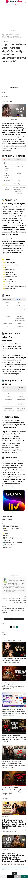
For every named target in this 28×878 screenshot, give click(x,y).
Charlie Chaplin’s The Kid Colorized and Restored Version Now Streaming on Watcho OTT (14, 660)
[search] (25, 2)
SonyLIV (4, 634)
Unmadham (6, 436)
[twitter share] (11, 627)
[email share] (14, 627)
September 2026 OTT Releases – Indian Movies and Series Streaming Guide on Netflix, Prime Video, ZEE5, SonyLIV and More (14, 712)
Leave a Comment (14, 619)
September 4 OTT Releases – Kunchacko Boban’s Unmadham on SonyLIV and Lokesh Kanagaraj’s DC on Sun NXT (14, 738)
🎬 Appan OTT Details (10, 526)
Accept (14, 873)
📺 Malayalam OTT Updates (12, 542)
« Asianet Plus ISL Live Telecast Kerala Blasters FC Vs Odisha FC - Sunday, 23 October (13, 610)
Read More (22, 870)
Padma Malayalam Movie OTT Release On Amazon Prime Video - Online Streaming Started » (14, 600)
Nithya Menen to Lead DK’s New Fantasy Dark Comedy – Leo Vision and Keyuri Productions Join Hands (14, 824)
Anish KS (4, 92)
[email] (17, 876)
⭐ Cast (6, 533)
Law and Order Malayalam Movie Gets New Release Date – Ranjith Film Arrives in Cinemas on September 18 (14, 857)
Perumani (5, 348)
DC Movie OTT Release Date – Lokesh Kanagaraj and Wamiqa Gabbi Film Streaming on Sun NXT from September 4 (13, 765)
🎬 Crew (6, 535)
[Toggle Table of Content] (3, 524)
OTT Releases (5, 35)
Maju (3, 128)
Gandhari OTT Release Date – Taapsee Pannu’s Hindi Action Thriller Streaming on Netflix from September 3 (13, 686)
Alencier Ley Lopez (15, 220)
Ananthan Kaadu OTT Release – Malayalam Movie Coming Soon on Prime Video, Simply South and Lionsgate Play (14, 791)
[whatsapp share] (17, 627)
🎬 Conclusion (8, 547)
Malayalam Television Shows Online (11, 34)
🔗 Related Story (9, 545)
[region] (14, 18)
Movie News (5, 816)
